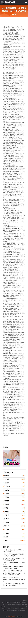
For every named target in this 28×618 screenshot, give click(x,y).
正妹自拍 (14, 482)
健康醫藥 (14, 533)
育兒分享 (14, 526)
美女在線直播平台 (10, 608)
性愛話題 (14, 490)
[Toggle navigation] (26, 2)
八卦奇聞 (14, 497)
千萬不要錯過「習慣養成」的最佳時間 (12, 570)
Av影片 (14, 540)
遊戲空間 (14, 515)
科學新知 (14, 508)
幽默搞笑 (14, 500)
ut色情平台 (19, 602)
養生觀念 (14, 529)
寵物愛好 (14, 522)
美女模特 (14, 479)
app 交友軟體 (13, 602)
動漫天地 (14, 511)
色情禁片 (24, 602)
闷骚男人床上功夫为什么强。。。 (11, 577)
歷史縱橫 (14, 504)
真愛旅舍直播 (18, 608)
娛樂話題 (14, 518)
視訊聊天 (14, 536)
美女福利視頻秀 (11, 616)
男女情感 (14, 493)
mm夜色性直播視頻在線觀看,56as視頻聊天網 (11, 604)
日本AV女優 (14, 486)
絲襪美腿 (14, 475)
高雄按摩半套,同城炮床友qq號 (11, 610)
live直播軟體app (21, 610)
